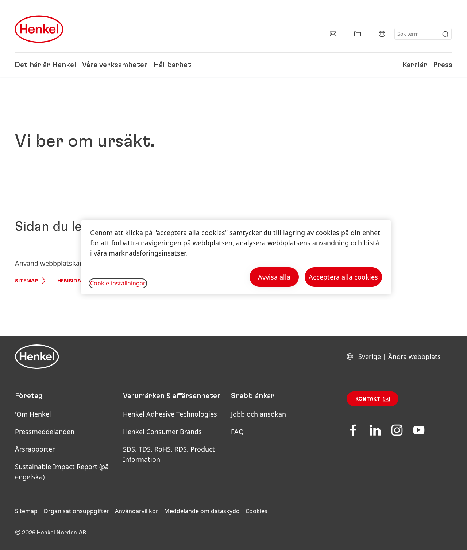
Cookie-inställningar (118, 283)
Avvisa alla (274, 277)
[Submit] (445, 34)
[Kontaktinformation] (333, 34)
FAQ (237, 431)
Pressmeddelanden (44, 431)
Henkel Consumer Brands (162, 431)
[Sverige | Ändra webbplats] (382, 34)
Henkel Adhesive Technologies (170, 414)
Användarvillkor (136, 511)
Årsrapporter (35, 449)
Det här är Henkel (45, 65)
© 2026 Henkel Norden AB (50, 532)
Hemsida (69, 281)
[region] (236, 257)
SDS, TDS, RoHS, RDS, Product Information (169, 454)
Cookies (256, 511)
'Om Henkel (33, 414)
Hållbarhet (172, 65)
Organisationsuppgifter (76, 511)
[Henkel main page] (39, 29)
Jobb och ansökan (258, 414)
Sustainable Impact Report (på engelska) (62, 471)
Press (442, 65)
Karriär (414, 65)
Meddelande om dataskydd (202, 511)
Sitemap (26, 281)
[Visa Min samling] (357, 34)
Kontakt (367, 399)
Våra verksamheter (115, 65)
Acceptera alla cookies (343, 277)
